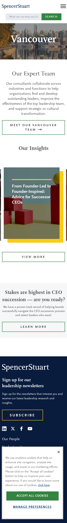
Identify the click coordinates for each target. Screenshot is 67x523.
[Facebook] (21, 428)
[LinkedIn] (4, 428)
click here (44, 485)
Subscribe (22, 415)
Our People (11, 439)
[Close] (59, 452)
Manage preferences (32, 507)
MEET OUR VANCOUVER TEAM (33, 128)
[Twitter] (13, 428)
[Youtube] (30, 428)
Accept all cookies (33, 495)
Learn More (33, 327)
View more (33, 257)
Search (51, 16)
